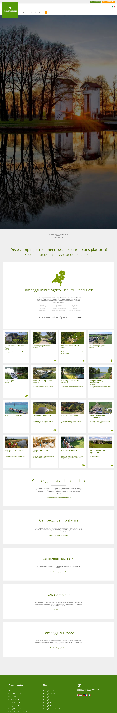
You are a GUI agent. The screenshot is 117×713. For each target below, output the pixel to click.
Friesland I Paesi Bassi (14, 700)
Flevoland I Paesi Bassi (15, 697)
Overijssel (75, 305)
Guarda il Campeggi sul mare (58, 648)
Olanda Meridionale (75, 310)
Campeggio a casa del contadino (52, 709)
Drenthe (42, 305)
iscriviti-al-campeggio (95, 1)
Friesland (43, 308)
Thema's (41, 13)
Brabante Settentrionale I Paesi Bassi (19, 712)
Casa (24, 13)
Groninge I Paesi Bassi (14, 706)
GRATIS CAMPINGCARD (108, 1)
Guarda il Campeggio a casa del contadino (58, 497)
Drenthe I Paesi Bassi (14, 694)
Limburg (58, 307)
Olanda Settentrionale (58, 310)
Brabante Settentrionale (59, 308)
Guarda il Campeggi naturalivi (58, 571)
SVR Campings (58, 610)
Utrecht (75, 307)
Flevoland (43, 307)
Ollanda (10, 691)
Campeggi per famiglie (49, 694)
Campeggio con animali (49, 700)
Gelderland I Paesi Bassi (15, 703)
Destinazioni (32, 13)
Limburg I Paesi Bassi (14, 709)
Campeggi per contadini (49, 691)
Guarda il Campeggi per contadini (58, 535)
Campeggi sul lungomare (50, 703)
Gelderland (42, 310)
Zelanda (75, 308)
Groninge (59, 305)
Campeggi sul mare (48, 706)
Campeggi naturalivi (48, 697)
